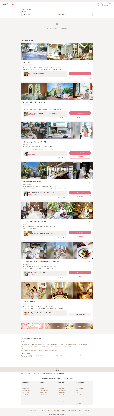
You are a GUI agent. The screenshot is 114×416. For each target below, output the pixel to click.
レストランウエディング (25, 350)
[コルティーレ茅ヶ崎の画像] (57, 290)
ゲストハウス (54, 350)
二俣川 (22, 344)
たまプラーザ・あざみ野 (63, 344)
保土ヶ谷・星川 (27, 344)
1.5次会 (35, 355)
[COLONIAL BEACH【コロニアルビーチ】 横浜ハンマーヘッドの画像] (57, 250)
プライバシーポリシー (42, 410)
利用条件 (35, 410)
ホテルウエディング (47, 350)
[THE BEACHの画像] (57, 51)
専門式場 (35, 350)
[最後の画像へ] (90, 51)
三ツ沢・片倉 (80, 344)
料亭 (32, 350)
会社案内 (26, 410)
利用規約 (30, 410)
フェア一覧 (81, 73)
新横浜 (33, 344)
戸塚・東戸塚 (74, 344)
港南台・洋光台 (53, 346)
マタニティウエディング (71, 355)
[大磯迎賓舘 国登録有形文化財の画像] (57, 170)
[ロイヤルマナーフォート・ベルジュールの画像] (57, 210)
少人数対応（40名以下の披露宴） (27, 355)
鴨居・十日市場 (24, 346)
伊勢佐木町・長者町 (41, 346)
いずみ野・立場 (30, 346)
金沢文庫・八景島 (60, 346)
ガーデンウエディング (42, 355)
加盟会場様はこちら (57, 410)
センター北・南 (42, 344)
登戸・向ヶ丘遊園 (68, 346)
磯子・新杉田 (55, 344)
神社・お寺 (40, 350)
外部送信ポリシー (50, 410)
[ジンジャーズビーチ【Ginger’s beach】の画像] (57, 130)
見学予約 (81, 77)
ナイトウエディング (50, 355)
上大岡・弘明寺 (49, 344)
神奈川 (43, 373)
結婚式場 (39, 373)
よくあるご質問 (86, 410)
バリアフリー (79, 355)
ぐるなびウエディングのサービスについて (75, 410)
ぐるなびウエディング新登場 (26, 356)
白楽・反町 (85, 344)
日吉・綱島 (37, 344)
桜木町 (35, 346)
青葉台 (69, 344)
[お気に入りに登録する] (89, 62)
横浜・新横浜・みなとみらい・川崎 (52, 373)
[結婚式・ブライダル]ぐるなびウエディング (28, 373)
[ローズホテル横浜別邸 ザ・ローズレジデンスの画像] (57, 91)
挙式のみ (64, 355)
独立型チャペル (58, 355)
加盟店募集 (64, 410)
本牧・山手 (48, 346)
